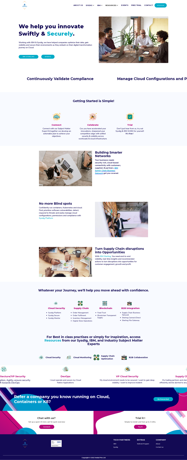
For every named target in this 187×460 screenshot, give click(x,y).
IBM (114, 444)
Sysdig (115, 447)
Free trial (136, 5)
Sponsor (160, 5)
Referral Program (143, 444)
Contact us (159, 447)
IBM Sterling (28, 57)
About (158, 444)
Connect (46, 427)
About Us (78, 5)
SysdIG (48, 57)
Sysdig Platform (46, 218)
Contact (148, 5)
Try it (140, 427)
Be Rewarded (163, 399)
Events (124, 5)
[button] (90, 5)
